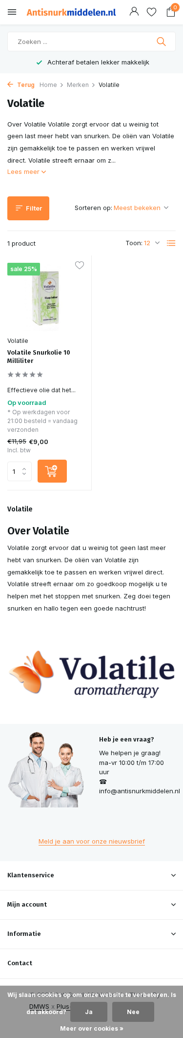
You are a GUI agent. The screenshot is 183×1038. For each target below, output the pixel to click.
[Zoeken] (162, 41)
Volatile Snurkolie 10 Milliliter (38, 356)
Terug (25, 84)
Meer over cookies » (91, 1028)
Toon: (133, 243)
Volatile (17, 340)
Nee (133, 1012)
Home (48, 84)
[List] (171, 243)
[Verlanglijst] (151, 12)
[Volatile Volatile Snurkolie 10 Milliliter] (45, 297)
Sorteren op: (93, 208)
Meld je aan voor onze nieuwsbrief (92, 841)
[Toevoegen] (52, 471)
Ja (89, 1012)
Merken (78, 84)
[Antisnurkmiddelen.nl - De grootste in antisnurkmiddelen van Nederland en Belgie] (71, 12)
